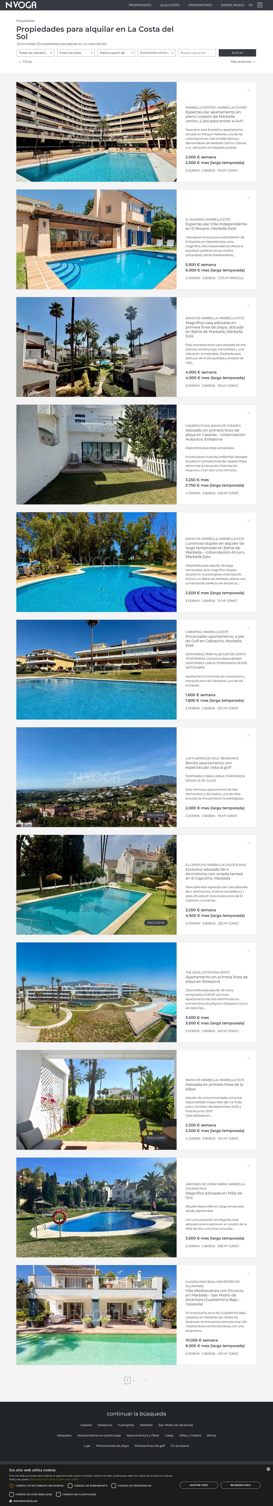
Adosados (64, 1435)
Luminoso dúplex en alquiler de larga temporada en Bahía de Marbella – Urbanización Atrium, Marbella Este (215, 550)
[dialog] (136, 1485)
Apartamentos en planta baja (99, 1435)
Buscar (237, 53)
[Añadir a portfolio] (250, 88)
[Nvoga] (21, 5)
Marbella (146, 1425)
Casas (169, 1435)
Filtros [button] (27, 61)
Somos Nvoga (232, 5)
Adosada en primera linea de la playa (214, 1086)
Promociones (200, 5)
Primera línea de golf (150, 1446)
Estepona (105, 1425)
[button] (91, 1501)
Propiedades (140, 5)
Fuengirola (126, 1425)
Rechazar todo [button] (241, 1485)
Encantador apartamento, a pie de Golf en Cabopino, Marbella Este (215, 641)
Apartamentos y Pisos (143, 1435)
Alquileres (170, 5)
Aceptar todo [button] (199, 1485)
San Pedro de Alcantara (175, 1425)
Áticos (211, 1435)
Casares (86, 1425)
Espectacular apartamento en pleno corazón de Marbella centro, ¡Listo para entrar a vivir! (214, 116)
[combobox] (35, 53)
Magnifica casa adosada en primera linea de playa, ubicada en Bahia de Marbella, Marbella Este (214, 329)
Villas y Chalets (190, 1435)
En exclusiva (180, 1446)
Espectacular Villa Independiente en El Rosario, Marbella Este (216, 226)
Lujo (87, 1446)
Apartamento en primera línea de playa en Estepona (217, 979)
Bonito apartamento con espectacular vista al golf (209, 765)
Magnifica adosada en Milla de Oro (214, 1195)
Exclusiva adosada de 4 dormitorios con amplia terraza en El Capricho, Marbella (214, 873)
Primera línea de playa (112, 1446)
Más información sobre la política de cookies (54, 1479)
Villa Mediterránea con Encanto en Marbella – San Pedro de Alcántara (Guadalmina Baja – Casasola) (215, 1297)
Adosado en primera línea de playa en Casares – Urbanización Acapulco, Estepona (215, 434)
